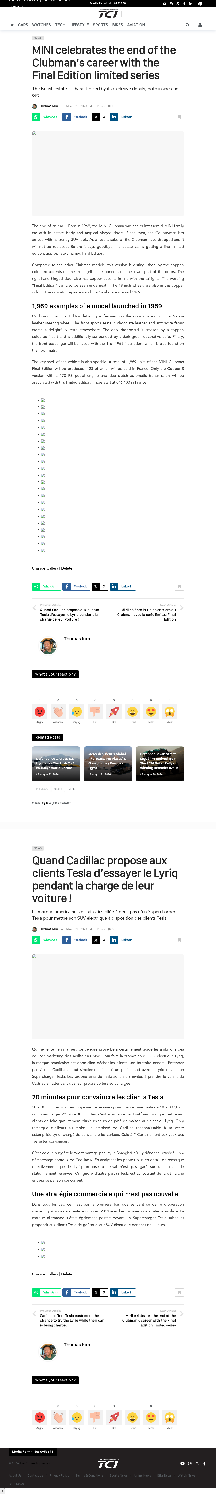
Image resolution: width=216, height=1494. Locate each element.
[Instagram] (171, 3)
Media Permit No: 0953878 (108, 3)
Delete (66, 568)
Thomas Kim (48, 106)
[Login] (200, 25)
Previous (42, 789)
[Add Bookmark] (179, 117)
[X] (177, 3)
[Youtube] (164, 3)
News (38, 38)
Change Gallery (45, 568)
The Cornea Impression (35, 1463)
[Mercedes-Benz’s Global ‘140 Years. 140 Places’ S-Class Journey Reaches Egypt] (108, 763)
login (44, 802)
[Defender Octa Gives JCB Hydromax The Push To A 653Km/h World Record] (56, 763)
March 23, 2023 (76, 106)
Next (57, 789)
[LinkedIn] (190, 3)
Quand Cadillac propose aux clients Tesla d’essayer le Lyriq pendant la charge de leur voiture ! (105, 879)
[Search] (187, 25)
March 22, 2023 (76, 929)
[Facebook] (184, 3)
